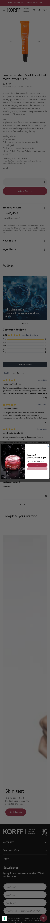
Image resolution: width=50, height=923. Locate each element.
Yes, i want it (37, 465)
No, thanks (37, 468)
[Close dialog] (48, 446)
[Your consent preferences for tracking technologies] (4, 918)
